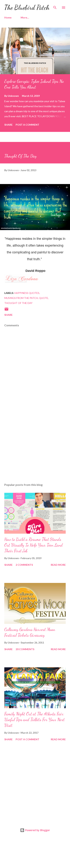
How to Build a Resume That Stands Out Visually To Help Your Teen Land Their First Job (33, 545)
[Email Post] (6, 310)
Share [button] (8, 124)
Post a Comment (27, 124)
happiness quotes (26, 292)
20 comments (25, 649)
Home (7, 17)
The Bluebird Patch (26, 7)
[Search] (55, 6)
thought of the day (18, 302)
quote (43, 297)
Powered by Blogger (37, 830)
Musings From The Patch (21, 297)
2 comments (24, 564)
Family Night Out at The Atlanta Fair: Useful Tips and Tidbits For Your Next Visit (34, 719)
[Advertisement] (35, 446)
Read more (58, 564)
